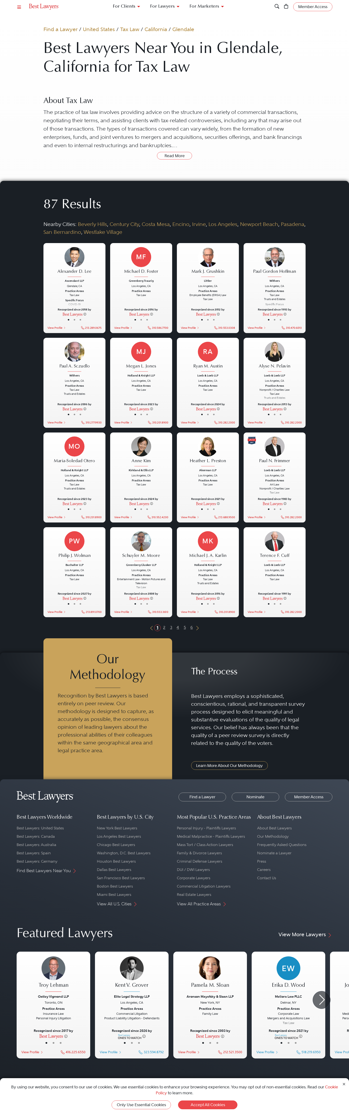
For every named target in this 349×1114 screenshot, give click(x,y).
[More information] (85, 314)
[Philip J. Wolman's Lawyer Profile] (74, 546)
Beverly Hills (92, 224)
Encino (180, 224)
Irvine (199, 224)
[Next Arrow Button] (321, 1000)
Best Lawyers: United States (40, 828)
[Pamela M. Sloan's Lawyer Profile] (210, 974)
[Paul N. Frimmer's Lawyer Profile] (275, 452)
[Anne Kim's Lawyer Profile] (141, 452)
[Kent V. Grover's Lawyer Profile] (132, 974)
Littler (208, 280)
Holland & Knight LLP (141, 375)
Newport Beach (259, 224)
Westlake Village (103, 232)
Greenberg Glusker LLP (141, 565)
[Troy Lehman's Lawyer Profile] (53, 974)
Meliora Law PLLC (288, 996)
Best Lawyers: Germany (37, 861)
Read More (175, 155)
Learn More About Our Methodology (229, 765)
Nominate (255, 796)
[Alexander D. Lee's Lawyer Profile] (74, 262)
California (156, 29)
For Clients (124, 6)
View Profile (54, 327)
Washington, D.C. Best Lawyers (124, 853)
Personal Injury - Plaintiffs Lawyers (206, 828)
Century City (124, 224)
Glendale (183, 29)
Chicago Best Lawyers (116, 844)
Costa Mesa (156, 224)
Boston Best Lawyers (115, 886)
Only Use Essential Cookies (141, 1104)
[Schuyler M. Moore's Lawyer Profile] (141, 546)
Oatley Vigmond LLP (53, 996)
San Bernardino (62, 232)
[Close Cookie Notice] (344, 1084)
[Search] (277, 7)
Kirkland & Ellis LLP (141, 470)
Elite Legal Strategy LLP (132, 996)
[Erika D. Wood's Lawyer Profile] (288, 974)
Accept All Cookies (208, 1104)
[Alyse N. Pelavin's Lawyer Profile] (275, 357)
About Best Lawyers (274, 828)
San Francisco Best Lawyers (121, 878)
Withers (274, 280)
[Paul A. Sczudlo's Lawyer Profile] (74, 357)
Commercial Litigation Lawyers (204, 886)
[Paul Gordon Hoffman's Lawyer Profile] (275, 262)
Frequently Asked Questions (282, 844)
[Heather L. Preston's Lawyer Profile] (208, 452)
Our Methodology (273, 836)
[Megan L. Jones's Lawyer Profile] (141, 357)
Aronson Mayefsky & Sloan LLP (210, 996)
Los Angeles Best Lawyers (119, 836)
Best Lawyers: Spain (34, 853)
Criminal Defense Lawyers (199, 861)
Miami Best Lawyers (114, 894)
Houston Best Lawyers (116, 861)
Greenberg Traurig (141, 280)
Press (261, 861)
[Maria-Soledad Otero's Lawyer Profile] (74, 452)
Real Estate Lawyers (194, 894)
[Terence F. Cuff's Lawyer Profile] (275, 546)
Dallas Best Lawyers (114, 869)
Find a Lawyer (60, 29)
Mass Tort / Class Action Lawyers (205, 844)
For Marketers (204, 6)
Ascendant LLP (74, 280)
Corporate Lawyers (193, 878)
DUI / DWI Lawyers (193, 869)
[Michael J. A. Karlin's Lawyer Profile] (208, 546)
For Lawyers (162, 6)
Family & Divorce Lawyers (199, 853)
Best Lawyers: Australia (36, 844)
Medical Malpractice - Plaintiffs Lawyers (211, 836)
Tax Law (129, 29)
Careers (264, 869)
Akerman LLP (207, 470)
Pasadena (292, 224)
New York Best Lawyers (117, 828)
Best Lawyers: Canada (36, 836)
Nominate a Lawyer (274, 853)
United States (99, 29)
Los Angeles (222, 224)
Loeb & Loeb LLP (207, 375)
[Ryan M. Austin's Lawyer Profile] (208, 357)
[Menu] (19, 7)
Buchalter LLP (74, 565)
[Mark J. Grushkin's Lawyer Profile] (208, 262)
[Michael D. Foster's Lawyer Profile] (141, 262)
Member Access (308, 796)
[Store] (286, 7)
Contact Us (266, 878)
